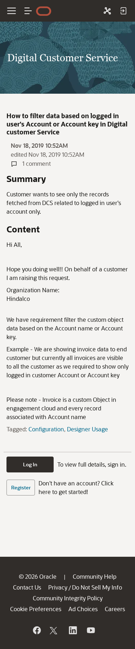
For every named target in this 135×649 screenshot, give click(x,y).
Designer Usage (87, 429)
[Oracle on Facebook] (36, 630)
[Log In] (123, 11)
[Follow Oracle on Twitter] (54, 630)
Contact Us (27, 587)
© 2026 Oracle (38, 576)
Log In (30, 464)
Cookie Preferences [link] (35, 609)
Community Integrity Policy (68, 598)
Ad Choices (83, 609)
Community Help (94, 576)
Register (21, 487)
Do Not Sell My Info (97, 587)
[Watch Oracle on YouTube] (90, 630)
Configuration (46, 429)
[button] (28, 11)
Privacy (57, 587)
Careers (115, 609)
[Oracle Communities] (107, 10)
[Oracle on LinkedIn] (72, 630)
